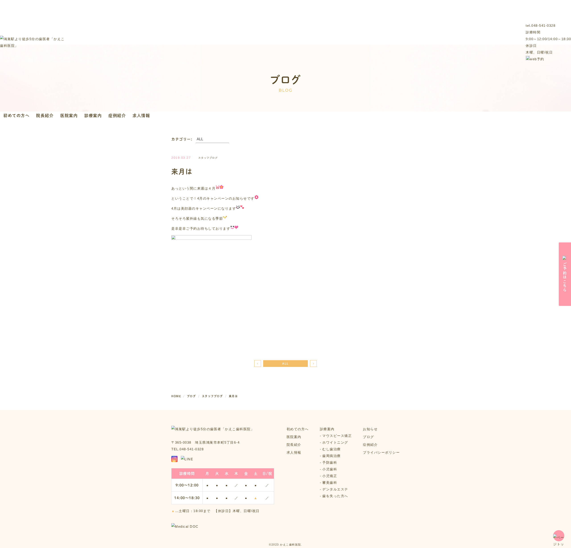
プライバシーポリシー (381, 452)
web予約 (537, 59)
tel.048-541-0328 (540, 25)
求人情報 (141, 115)
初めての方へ (16, 115)
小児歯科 (329, 469)
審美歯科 (329, 482)
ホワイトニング (335, 442)
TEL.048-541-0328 (187, 449)
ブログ (368, 437)
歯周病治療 (331, 456)
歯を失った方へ (335, 496)
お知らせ (370, 429)
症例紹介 (117, 115)
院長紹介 (45, 115)
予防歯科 (329, 462)
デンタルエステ (335, 489)
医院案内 (69, 115)
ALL (285, 363)
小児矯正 (329, 476)
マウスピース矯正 (337, 436)
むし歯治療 (331, 449)
